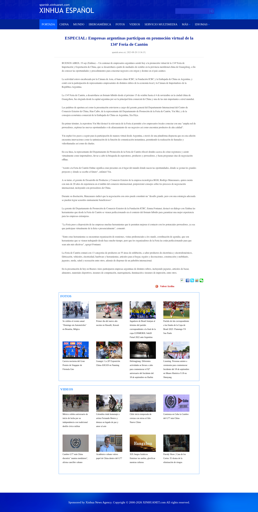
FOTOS (120, 24)
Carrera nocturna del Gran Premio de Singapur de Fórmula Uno (74, 365)
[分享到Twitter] (192, 280)
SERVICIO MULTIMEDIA (161, 24)
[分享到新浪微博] (197, 280)
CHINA (64, 24)
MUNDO (78, 24)
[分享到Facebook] (188, 280)
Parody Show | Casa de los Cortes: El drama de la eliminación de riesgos (174, 458)
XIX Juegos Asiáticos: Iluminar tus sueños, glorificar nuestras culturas (142, 458)
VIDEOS (134, 24)
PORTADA (48, 24)
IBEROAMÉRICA (100, 24)
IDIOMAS (201, 24)
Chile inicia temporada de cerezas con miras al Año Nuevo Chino (140, 418)
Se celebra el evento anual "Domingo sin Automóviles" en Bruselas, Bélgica (74, 325)
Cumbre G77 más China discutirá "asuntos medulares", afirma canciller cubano (75, 458)
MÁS (185, 24)
